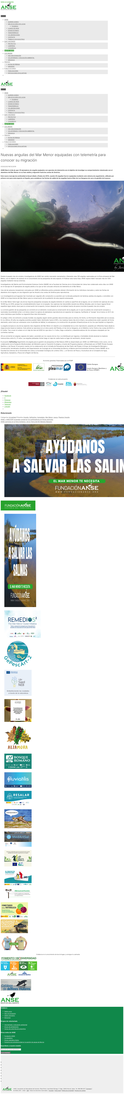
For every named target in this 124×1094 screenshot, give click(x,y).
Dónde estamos (13, 30)
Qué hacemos (9, 41)
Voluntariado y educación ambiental (21, 58)
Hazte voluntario (9, 1015)
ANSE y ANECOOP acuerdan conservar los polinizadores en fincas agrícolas (27, 419)
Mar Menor (49, 417)
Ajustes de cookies (80, 1090)
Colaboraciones (14, 35)
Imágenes (11, 66)
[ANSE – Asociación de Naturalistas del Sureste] (7, 87)
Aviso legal (58, 1090)
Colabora (8, 53)
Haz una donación (14, 55)
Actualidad (12, 417)
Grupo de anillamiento (11, 1027)
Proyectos (12, 43)
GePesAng (32, 417)
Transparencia (13, 33)
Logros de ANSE (13, 28)
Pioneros (15, 26)
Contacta (11, 37)
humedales (41, 417)
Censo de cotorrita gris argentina (15, 1029)
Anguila (26, 417)
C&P (28, 1090)
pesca (56, 417)
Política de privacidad (68, 1090)
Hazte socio (9, 51)
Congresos (12, 48)
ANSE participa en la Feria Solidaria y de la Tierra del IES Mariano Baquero (26, 422)
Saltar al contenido (7, 2)
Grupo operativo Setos (11, 1040)
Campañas (11, 46)
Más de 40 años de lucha (16, 24)
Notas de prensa (14, 64)
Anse (6, 19)
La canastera (8, 1038)
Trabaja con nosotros (16, 39)
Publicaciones (13, 71)
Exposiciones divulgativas (17, 73)
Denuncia (11, 60)
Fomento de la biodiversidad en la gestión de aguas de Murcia (24, 1042)
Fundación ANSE (9, 1036)
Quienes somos (13, 22)
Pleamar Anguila (64, 417)
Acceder (51, 1090)
